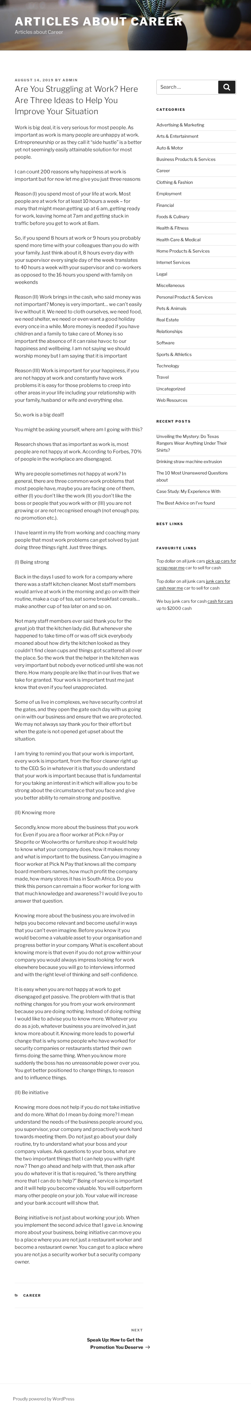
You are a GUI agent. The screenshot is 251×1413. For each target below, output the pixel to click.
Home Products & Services (183, 251)
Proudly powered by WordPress (43, 1398)
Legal (161, 274)
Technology (167, 365)
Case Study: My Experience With (188, 491)
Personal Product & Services (184, 297)
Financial (165, 205)
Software (165, 342)
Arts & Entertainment (177, 136)
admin (70, 80)
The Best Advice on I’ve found (185, 502)
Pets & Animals (171, 308)
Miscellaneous (170, 285)
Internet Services (173, 262)
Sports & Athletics (174, 354)
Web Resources (171, 400)
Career (32, 1295)
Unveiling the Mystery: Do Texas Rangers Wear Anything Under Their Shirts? (191, 443)
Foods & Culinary (172, 216)
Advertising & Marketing (180, 124)
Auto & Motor (169, 147)
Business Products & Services (185, 159)
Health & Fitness (172, 227)
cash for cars (220, 601)
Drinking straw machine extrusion (189, 461)
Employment (169, 193)
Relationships (169, 331)
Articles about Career (99, 21)
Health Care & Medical (178, 239)
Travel (162, 377)
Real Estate (167, 319)
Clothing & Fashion (174, 182)
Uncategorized (170, 388)
